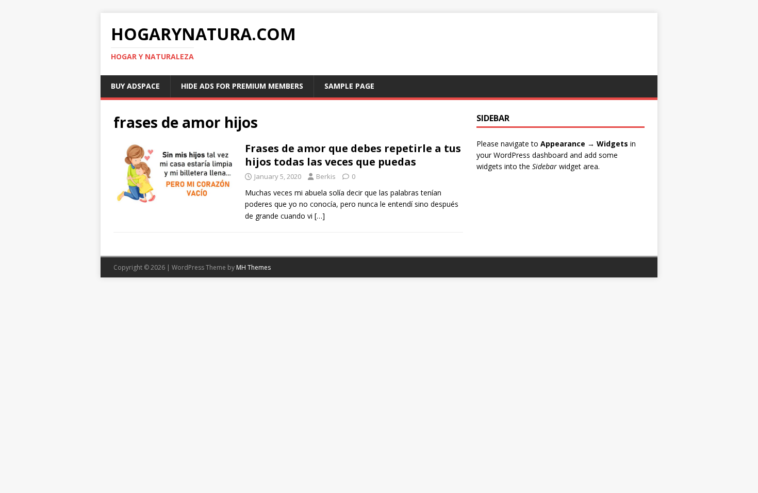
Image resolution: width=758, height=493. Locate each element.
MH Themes (253, 267)
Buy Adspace (135, 86)
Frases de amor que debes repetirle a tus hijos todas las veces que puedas (353, 155)
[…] (320, 216)
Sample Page (349, 86)
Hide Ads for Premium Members (242, 86)
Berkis (326, 176)
